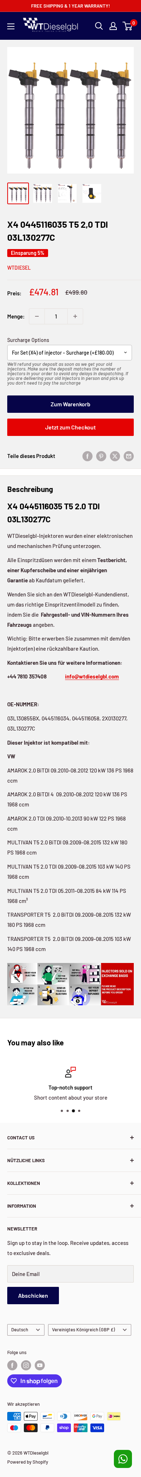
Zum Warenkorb (70, 404)
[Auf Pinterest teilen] (101, 455)
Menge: (16, 316)
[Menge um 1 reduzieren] (36, 316)
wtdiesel (19, 268)
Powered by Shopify (27, 1462)
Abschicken (33, 1295)
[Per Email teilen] (129, 455)
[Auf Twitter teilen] (115, 455)
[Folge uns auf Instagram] (26, 1365)
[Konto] (113, 26)
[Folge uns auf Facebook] (12, 1365)
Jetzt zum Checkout (70, 427)
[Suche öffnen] (99, 26)
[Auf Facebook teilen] (87, 455)
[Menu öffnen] (10, 26)
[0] (127, 26)
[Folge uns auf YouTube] (40, 1365)
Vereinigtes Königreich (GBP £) (83, 1329)
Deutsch (19, 1329)
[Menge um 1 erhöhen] (75, 316)
